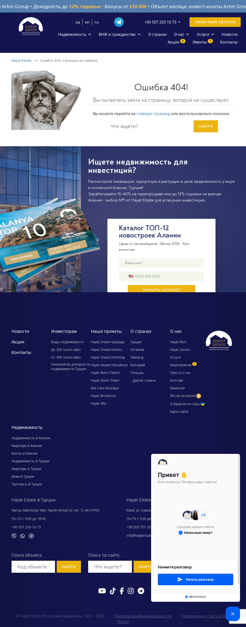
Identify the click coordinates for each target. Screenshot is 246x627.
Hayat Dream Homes (106, 349)
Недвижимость (72, 34)
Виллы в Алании (24, 453)
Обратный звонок (215, 22)
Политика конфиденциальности (143, 616)
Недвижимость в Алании (31, 438)
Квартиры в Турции (26, 468)
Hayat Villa (98, 403)
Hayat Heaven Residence (109, 365)
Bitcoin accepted (183, 395)
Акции (176, 42)
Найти (206, 126)
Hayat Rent (178, 342)
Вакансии (177, 388)
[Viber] (16, 535)
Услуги (203, 34)
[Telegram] (121, 21)
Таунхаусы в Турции (27, 484)
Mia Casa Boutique (105, 388)
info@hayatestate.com (143, 535)
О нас (179, 34)
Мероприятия (182, 365)
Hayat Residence (103, 395)
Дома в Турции (23, 476)
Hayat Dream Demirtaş (108, 357)
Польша (136, 372)
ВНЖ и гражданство (117, 34)
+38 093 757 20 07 (141, 527)
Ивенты (202, 42)
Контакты (229, 42)
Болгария (137, 365)
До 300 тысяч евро (66, 349)
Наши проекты (106, 331)
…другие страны (143, 380)
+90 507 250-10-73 (26, 527)
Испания (137, 349)
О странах (157, 34)
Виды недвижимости (67, 342)
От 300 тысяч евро (66, 357)
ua (77, 22)
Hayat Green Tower (105, 380)
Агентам (176, 380)
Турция (135, 187)
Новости (230, 34)
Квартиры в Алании (27, 445)
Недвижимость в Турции (30, 461)
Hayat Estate (21, 60)
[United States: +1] (132, 276)
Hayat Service (180, 349)
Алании (119, 187)
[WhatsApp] (24, 535)
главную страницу (153, 113)
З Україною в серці (185, 404)
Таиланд (136, 357)
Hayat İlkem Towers (105, 372)
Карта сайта (179, 411)
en (87, 22)
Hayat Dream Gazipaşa (107, 342)
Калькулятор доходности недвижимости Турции (70, 366)
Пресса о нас (180, 372)
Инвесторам (64, 331)
